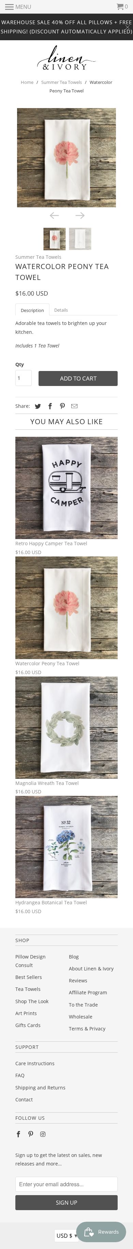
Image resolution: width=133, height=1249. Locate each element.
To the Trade (83, 1004)
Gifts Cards (28, 1025)
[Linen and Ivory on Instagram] (43, 1134)
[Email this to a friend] (73, 406)
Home (27, 82)
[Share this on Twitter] (36, 406)
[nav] (18, 7)
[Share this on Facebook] (49, 406)
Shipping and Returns (40, 1087)
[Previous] (53, 214)
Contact (24, 1099)
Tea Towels (28, 989)
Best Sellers (28, 977)
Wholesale (80, 1016)
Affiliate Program (88, 992)
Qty (19, 364)
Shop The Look (31, 1001)
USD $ (67, 1235)
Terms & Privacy (87, 1028)
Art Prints (26, 1013)
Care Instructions (35, 1063)
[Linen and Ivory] (67, 57)
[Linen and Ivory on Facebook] (19, 1134)
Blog (74, 956)
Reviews (78, 980)
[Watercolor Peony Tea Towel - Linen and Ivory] (66, 158)
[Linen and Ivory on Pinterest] (31, 1134)
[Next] (79, 214)
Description (32, 310)
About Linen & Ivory (91, 968)
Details (61, 310)
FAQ (20, 1075)
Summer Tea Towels (61, 82)
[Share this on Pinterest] (61, 406)
